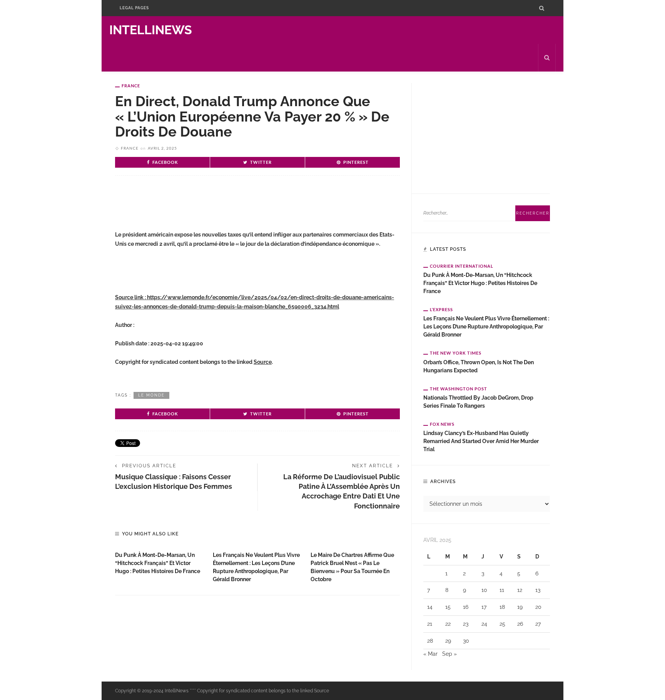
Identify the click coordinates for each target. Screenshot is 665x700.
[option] (160, 561)
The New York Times (455, 352)
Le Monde (151, 395)
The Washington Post (458, 388)
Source (263, 362)
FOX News (442, 424)
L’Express (441, 309)
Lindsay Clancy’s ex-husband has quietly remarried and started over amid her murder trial (481, 441)
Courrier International (461, 265)
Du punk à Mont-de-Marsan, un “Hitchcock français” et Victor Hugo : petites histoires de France (157, 563)
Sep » (449, 654)
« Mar (430, 654)
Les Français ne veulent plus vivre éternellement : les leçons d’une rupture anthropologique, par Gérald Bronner (486, 326)
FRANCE (131, 85)
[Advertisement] (205, 206)
